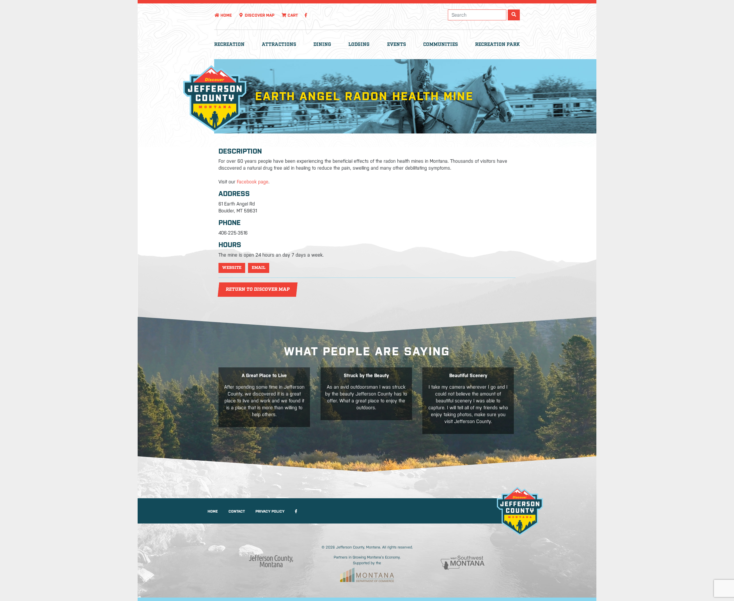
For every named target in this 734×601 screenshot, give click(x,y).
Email (259, 267)
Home (225, 15)
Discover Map (259, 15)
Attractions (279, 45)
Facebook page (252, 181)
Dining (322, 45)
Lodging (359, 45)
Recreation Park (497, 45)
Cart (292, 15)
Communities (440, 45)
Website (231, 267)
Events (396, 45)
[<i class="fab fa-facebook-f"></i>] (306, 15)
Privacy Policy (269, 511)
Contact (237, 511)
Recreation (229, 45)
